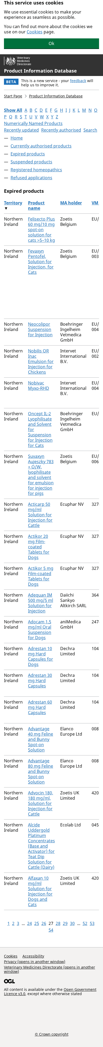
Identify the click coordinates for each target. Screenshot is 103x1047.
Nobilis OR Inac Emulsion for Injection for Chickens (41, 361)
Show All (13, 110)
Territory (13, 203)
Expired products (28, 153)
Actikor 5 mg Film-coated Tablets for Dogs (40, 576)
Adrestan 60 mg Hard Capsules (40, 707)
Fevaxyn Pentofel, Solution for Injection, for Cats (41, 261)
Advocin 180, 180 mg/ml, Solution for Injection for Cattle (40, 803)
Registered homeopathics (36, 169)
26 (43, 923)
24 (29, 923)
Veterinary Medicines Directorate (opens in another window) (49, 969)
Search (90, 130)
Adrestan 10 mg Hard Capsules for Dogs (40, 656)
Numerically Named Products (33, 123)
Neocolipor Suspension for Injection (40, 329)
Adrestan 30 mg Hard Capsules (40, 680)
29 (65, 923)
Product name (36, 205)
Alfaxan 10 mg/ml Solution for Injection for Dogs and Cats (40, 891)
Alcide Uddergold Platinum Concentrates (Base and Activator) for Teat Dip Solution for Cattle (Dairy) (41, 846)
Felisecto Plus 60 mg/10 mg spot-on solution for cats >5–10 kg (41, 229)
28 (58, 923)
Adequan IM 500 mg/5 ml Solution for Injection (40, 603)
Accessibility (33, 956)
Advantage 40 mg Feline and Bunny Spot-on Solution (40, 739)
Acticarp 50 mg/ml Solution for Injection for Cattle (40, 514)
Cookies (35, 32)
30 (72, 923)
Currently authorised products (41, 146)
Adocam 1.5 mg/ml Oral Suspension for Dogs (39, 630)
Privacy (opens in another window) (34, 961)
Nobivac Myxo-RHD (38, 385)
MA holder (71, 203)
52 (85, 923)
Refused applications (31, 177)
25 (36, 923)
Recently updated (21, 130)
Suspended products (31, 161)
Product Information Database (40, 70)
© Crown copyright (51, 1034)
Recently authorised (61, 130)
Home (17, 138)
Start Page (13, 96)
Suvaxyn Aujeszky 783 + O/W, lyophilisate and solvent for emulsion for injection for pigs (41, 474)
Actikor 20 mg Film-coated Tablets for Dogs (38, 546)
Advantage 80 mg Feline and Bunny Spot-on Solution (40, 771)
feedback (78, 80)
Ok (51, 43)
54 (51, 930)
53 (92, 923)
